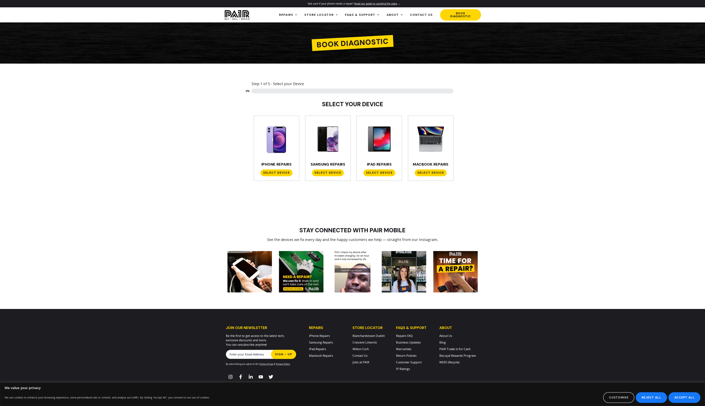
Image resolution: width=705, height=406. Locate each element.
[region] (352, 394)
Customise (618, 397)
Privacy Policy (283, 364)
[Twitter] (270, 376)
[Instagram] (230, 376)
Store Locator (319, 15)
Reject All (651, 397)
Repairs (286, 15)
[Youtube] (260, 376)
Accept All (684, 397)
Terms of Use (266, 364)
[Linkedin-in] (250, 376)
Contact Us (421, 15)
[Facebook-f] (240, 376)
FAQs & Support (360, 15)
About (393, 15)
